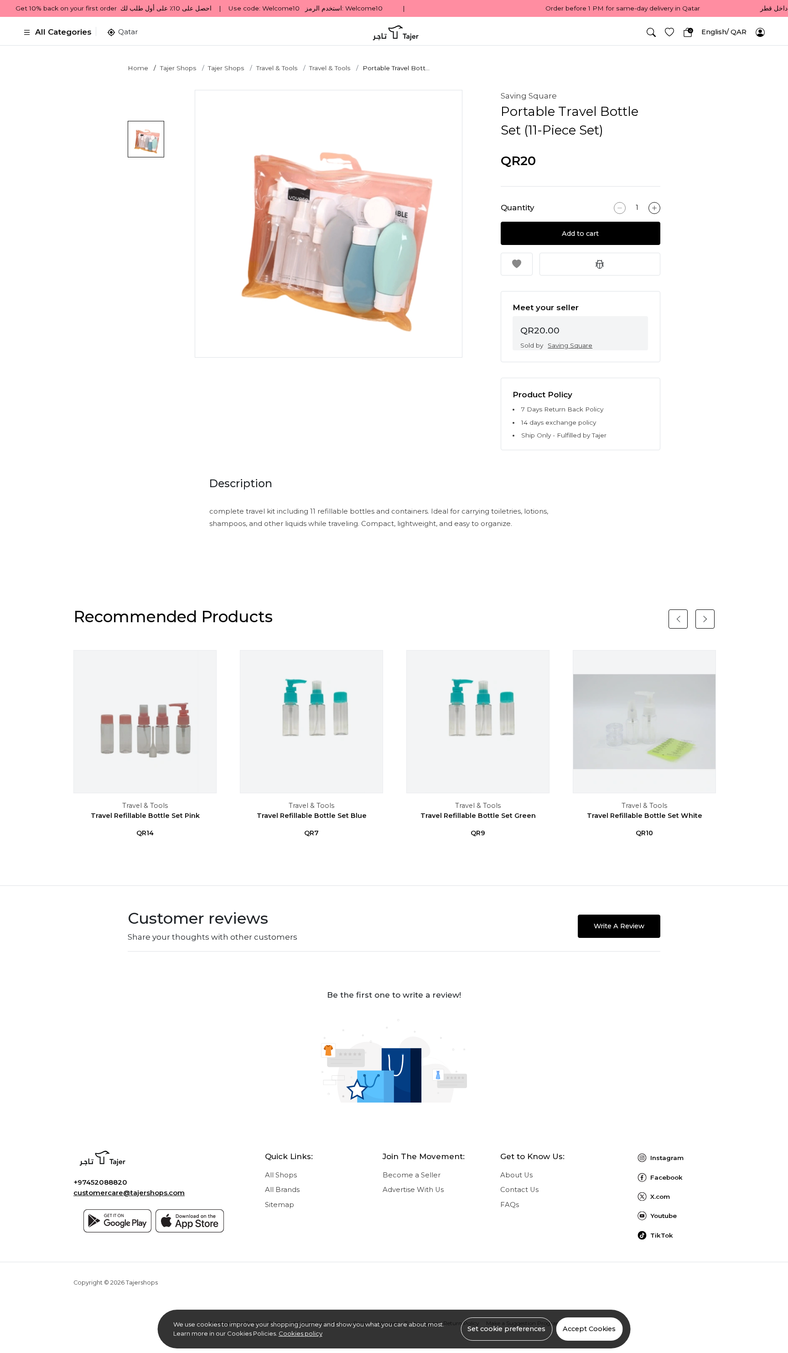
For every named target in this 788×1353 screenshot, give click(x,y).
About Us (516, 1175)
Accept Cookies (589, 1329)
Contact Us (519, 1190)
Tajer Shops (178, 68)
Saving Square (529, 95)
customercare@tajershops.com (129, 1193)
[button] (651, 32)
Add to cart (580, 233)
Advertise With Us (413, 1190)
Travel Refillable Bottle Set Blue (312, 816)
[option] (328, 223)
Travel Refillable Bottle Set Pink (145, 816)
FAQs (509, 1205)
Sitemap (279, 1205)
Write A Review (619, 926)
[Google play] (117, 1220)
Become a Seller (412, 1175)
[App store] (190, 1220)
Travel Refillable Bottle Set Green (478, 816)
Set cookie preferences (506, 1329)
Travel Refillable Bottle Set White (644, 816)
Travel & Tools (277, 68)
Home (138, 68)
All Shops (281, 1175)
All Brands (282, 1190)
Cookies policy (300, 1333)
